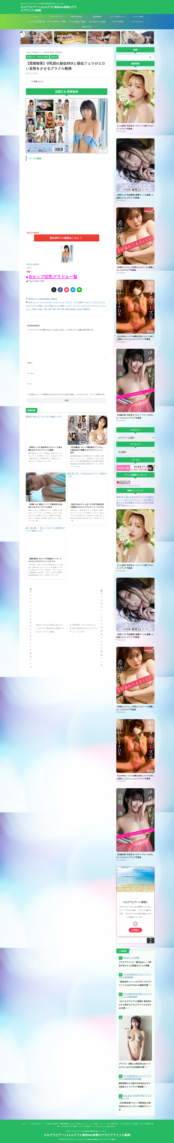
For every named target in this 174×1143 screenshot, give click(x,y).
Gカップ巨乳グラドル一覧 (53, 276)
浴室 (54, 309)
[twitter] (53, 289)
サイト (29, 384)
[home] (135, 923)
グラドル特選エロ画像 (77, 22)
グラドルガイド (138, 22)
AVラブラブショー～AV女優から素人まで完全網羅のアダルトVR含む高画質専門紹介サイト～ (135, 502)
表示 (41, 81)
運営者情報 (97, 16)
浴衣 (58, 309)
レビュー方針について (117, 16)
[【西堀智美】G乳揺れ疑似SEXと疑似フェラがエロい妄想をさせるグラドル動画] (73, 289)
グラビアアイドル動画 (34, 306)
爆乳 (62, 309)
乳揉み (34, 309)
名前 (29, 363)
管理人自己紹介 (77, 16)
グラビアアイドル (98, 302)
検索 (151, 940)
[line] (79, 289)
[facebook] (60, 289)
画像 (67, 309)
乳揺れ (40, 309)
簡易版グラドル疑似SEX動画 (39, 299)
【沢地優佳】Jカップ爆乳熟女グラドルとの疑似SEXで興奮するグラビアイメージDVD (86, 450)
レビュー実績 (138, 16)
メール (30, 373)
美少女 (79, 309)
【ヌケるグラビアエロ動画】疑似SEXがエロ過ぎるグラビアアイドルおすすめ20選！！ (135, 1004)
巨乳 (45, 309)
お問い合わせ (87, 27)
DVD (30, 302)
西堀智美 (54, 299)
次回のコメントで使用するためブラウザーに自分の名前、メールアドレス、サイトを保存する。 (67, 394)
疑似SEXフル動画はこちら (64, 237)
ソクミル (76, 306)
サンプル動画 (59, 306)
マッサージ (96, 306)
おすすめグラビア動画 (97, 22)
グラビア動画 (48, 306)
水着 (49, 309)
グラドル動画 (78, 302)
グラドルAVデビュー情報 (56, 22)
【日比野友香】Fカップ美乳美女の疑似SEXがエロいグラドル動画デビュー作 (135, 1106)
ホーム (36, 16)
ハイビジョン (86, 306)
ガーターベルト (58, 302)
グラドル (68, 302)
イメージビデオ (46, 302)
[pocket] (66, 289)
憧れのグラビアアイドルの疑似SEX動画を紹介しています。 (87, 1131)
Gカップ (36, 302)
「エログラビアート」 (56, 16)
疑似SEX (73, 309)
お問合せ (135, 930)
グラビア (87, 302)
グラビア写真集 (117, 22)
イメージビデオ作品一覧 (36, 22)
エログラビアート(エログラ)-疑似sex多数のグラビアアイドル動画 (87, 1135)
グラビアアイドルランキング (127, 485)
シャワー (68, 306)
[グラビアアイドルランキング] (123, 482)
